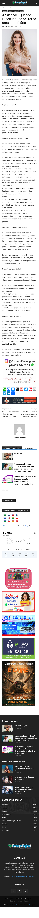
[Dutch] (9, 515)
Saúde (21, 11)
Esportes (26, 901)
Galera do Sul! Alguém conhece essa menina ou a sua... (24, 768)
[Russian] (17, 518)
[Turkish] (17, 521)
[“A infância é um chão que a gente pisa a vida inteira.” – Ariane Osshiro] (7, 779)
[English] (13, 515)
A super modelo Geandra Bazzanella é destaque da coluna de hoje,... (24, 789)
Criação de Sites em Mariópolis (25, 905)
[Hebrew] (4, 518)
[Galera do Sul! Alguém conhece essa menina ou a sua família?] (7, 769)
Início (3, 8)
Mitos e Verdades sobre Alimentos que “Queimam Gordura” (10, 414)
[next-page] (7, 489)
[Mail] (19, 891)
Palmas (16, 11)
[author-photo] (19, 434)
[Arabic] (4, 515)
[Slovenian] (9, 521)
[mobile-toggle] (3, 3)
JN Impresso (28, 899)
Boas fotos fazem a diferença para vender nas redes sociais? (29, 414)
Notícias (19, 901)
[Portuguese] (13, 518)
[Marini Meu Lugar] (7, 456)
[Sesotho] (4, 521)
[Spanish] (13, 521)
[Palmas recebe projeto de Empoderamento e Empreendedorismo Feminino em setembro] (7, 479)
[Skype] (25, 891)
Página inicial (9, 899)
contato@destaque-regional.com (23, 876)
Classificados (19, 899)
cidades (9, 8)
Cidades (12, 901)
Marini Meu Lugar (21, 454)
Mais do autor (28, 448)
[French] (17, 515)
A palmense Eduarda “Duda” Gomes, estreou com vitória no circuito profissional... (26, 738)
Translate (31, 526)
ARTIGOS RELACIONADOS (12, 448)
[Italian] (9, 518)
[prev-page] (3, 489)
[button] (36, 3)
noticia (10, 11)
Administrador (9, 26)
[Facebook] (13, 891)
